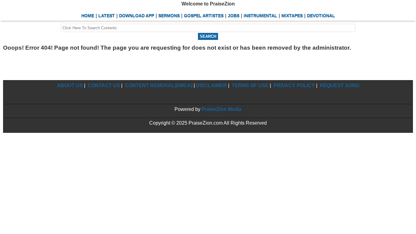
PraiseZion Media (221, 109)
